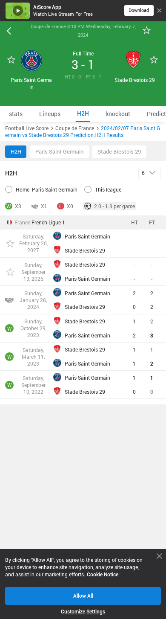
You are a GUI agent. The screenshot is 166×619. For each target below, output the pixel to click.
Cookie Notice (102, 574)
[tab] (15, 114)
